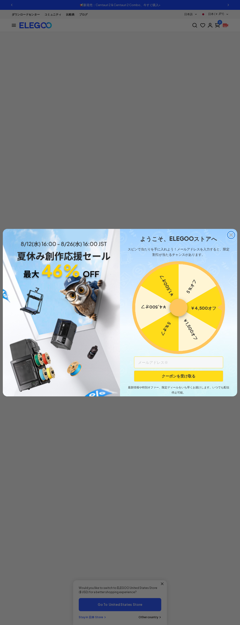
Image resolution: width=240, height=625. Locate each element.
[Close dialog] (231, 235)
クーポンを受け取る (178, 375)
